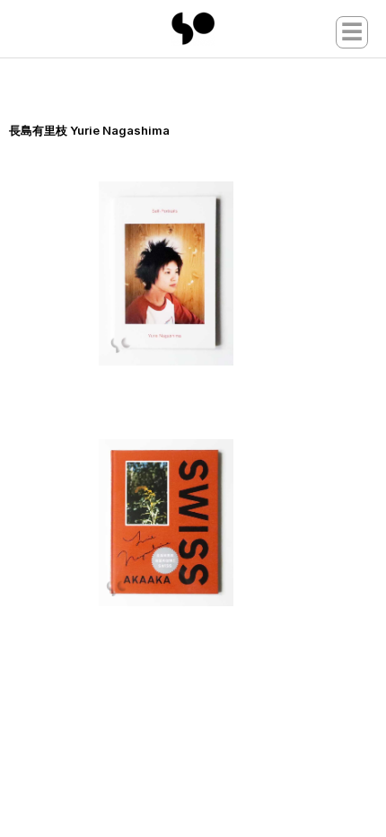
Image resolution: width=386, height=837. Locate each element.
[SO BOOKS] (193, 28)
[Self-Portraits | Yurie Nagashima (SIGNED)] (202, 273)
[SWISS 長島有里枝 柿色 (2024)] (202, 522)
